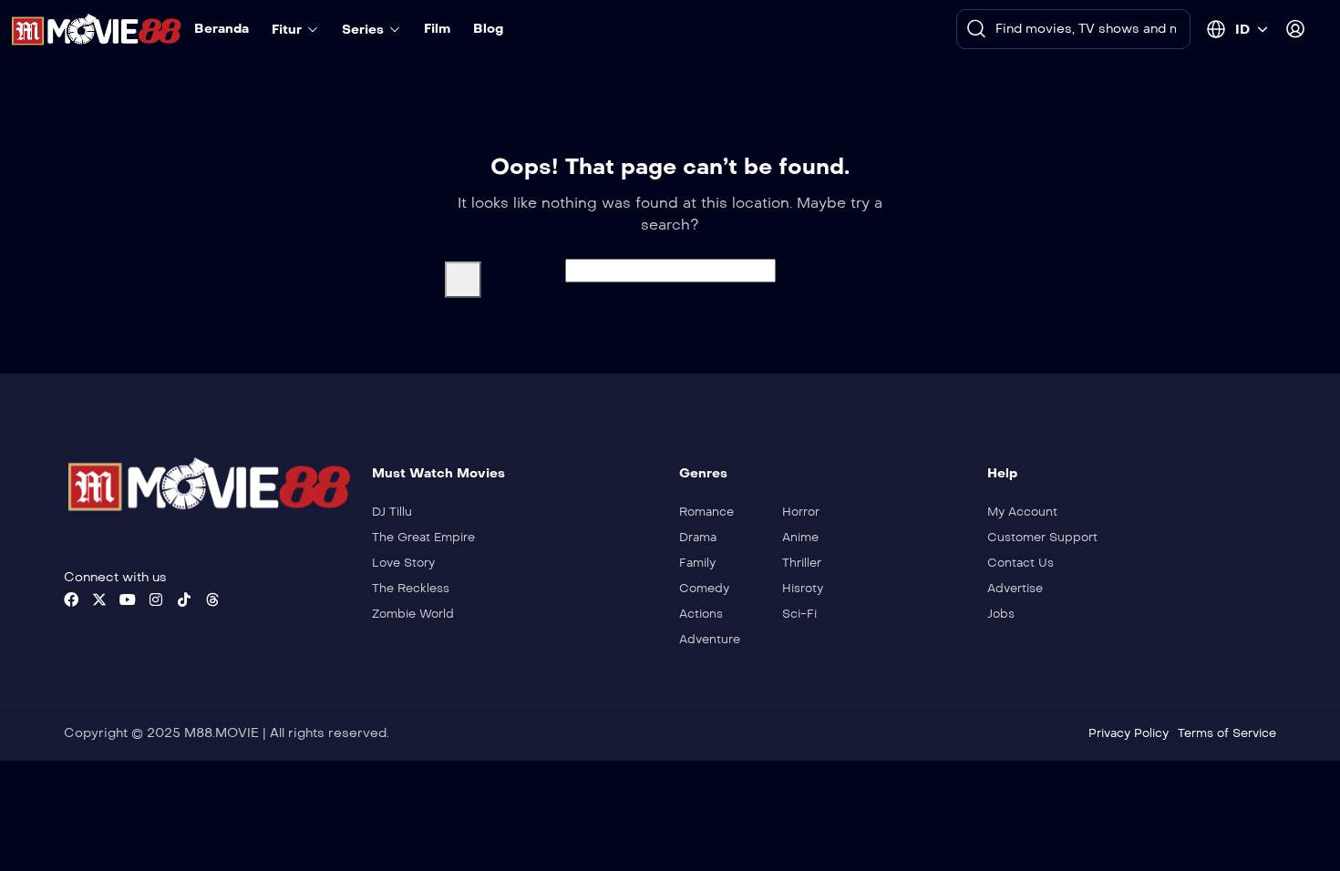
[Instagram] (156, 599)
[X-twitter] (99, 599)
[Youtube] (127, 599)
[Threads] (212, 599)
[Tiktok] (184, 599)
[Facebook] (71, 599)
